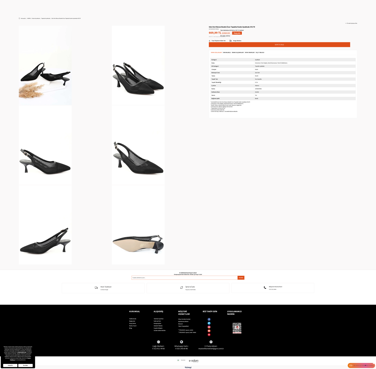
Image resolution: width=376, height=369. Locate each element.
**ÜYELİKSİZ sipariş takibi (185, 330)
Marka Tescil (132, 326)
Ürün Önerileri (250, 52)
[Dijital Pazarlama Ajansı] (182, 361)
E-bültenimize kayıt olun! (188, 273)
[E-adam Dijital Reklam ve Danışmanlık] (194, 360)
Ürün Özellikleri (216, 52)
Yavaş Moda (132, 323)
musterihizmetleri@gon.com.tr (211, 348)
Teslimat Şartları (159, 319)
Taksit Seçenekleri (183, 326)
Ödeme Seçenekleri (238, 52)
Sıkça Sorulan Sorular (184, 319)
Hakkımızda (132, 319)
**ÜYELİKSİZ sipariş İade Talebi (187, 332)
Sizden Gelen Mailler (160, 330)
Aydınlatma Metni (183, 321)
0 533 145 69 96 (181, 348)
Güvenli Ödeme (158, 326)
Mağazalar (132, 321)
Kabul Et (10, 365)
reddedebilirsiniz (21, 352)
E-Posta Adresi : (211, 346)
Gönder (241, 277)
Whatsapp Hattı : (181, 346)
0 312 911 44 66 (158, 348)
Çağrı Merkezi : (158, 346)
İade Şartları (157, 321)
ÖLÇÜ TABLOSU (260, 52)
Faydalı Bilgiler (158, 328)
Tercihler (25, 365)
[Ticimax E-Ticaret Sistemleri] (188, 368)
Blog (130, 328)
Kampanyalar (157, 323)
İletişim (180, 324)
